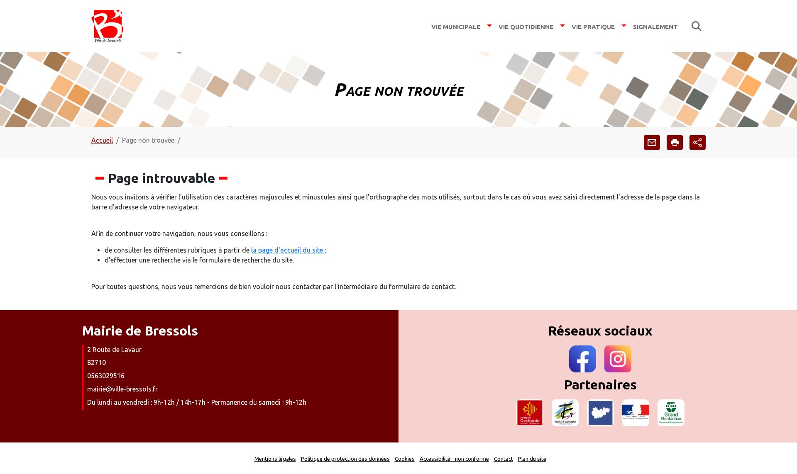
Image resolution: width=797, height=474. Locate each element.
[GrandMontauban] (671, 412)
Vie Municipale (455, 26)
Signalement (655, 26)
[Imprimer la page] (675, 142)
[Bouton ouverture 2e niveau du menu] (489, 26)
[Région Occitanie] (529, 412)
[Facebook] (582, 358)
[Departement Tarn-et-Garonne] (565, 412)
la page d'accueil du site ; (288, 250)
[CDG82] (600, 412)
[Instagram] (617, 358)
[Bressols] (107, 26)
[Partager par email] (652, 142)
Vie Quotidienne (526, 26)
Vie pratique (593, 26)
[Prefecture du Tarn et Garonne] (635, 412)
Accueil (102, 140)
